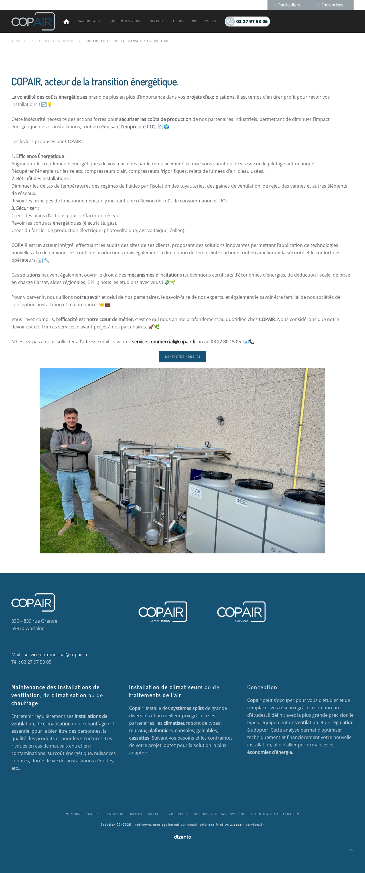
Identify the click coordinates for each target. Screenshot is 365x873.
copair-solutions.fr (203, 825)
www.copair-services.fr (244, 825)
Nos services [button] (204, 21)
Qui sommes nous (125, 21)
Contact (156, 21)
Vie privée (178, 814)
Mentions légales (82, 814)
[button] (351, 849)
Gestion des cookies (123, 814)
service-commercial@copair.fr (164, 341)
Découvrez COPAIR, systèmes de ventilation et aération (246, 814)
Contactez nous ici (182, 357)
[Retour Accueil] (33, 21)
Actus (178, 21)
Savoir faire (89, 21)
